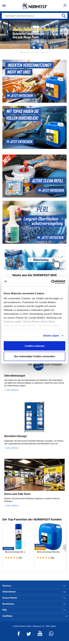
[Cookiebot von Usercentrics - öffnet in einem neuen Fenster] (51, 282)
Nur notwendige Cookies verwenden (34, 356)
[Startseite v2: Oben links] (34, 127)
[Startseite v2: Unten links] (34, 81)
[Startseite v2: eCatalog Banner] (34, 259)
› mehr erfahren (11, 390)
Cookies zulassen (34, 345)
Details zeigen (51, 335)
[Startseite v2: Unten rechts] (34, 222)
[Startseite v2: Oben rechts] (34, 176)
